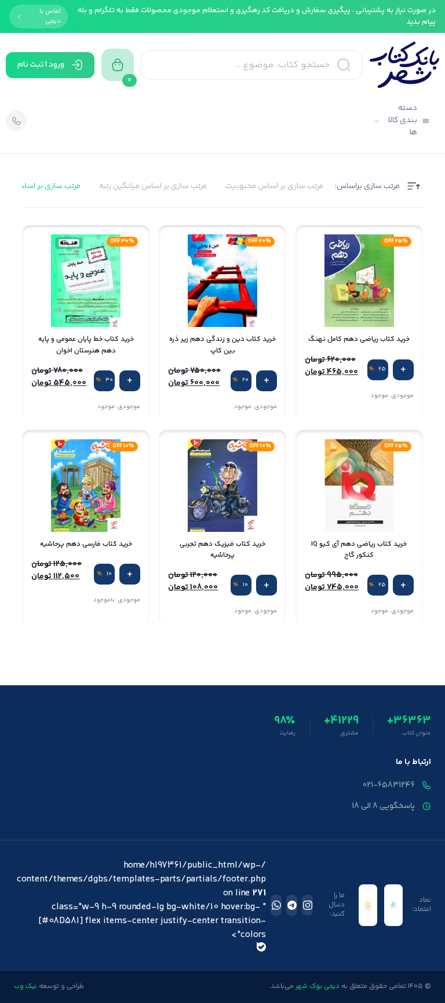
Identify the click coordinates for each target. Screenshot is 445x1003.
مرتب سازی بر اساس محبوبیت (274, 187)
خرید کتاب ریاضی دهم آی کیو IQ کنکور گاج (359, 550)
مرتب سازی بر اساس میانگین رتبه (153, 187)
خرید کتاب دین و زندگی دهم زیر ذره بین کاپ (222, 345)
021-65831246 (389, 785)
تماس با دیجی (50, 16)
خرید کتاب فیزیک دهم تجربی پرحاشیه (222, 550)
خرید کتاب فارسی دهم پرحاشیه (86, 544)
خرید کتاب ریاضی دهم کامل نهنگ (359, 339)
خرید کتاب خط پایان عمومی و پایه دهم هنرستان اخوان (86, 345)
